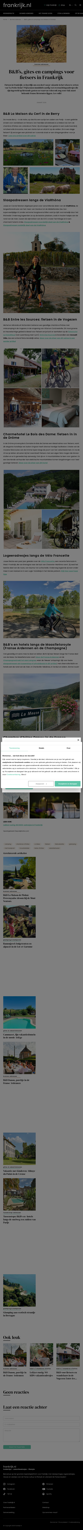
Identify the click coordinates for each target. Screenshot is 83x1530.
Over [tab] (68, 748)
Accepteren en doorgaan (67, 784)
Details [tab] (41, 748)
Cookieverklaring (13, 774)
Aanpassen (40, 784)
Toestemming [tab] (14, 748)
